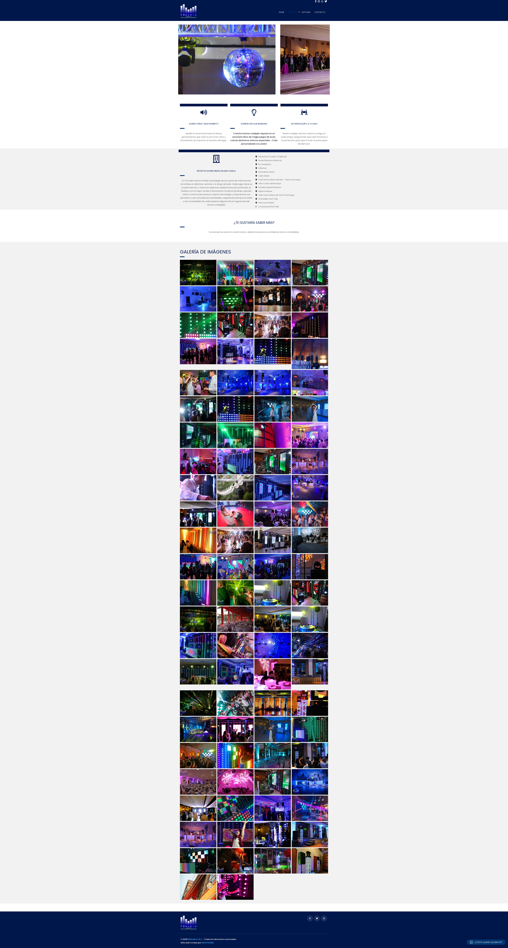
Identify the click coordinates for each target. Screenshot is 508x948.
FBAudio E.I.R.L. (195, 939)
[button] (486, 942)
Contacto (319, 12)
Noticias (306, 12)
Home (281, 12)
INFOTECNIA (208, 942)
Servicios (293, 12)
